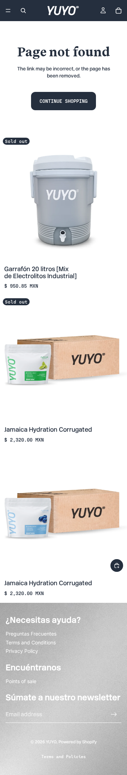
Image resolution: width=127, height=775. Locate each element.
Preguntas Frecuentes (31, 634)
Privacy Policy (22, 651)
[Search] (23, 10)
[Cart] (118, 10)
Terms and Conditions (31, 642)
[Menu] (8, 10)
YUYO (51, 741)
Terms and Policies (63, 756)
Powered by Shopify (78, 741)
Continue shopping (63, 101)
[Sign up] (114, 714)
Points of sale (21, 681)
